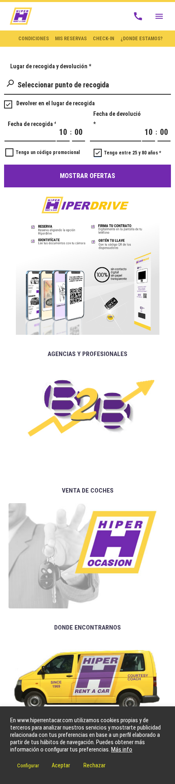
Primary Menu (159, 16)
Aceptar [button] (61, 765)
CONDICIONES (33, 38)
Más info (121, 749)
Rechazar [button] (94, 765)
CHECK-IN (103, 38)
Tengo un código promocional (47, 152)
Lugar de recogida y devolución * (50, 66)
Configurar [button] (28, 765)
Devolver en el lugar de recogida (55, 103)
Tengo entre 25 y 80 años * (132, 153)
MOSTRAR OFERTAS (87, 176)
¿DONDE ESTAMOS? (141, 38)
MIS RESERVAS (71, 38)
